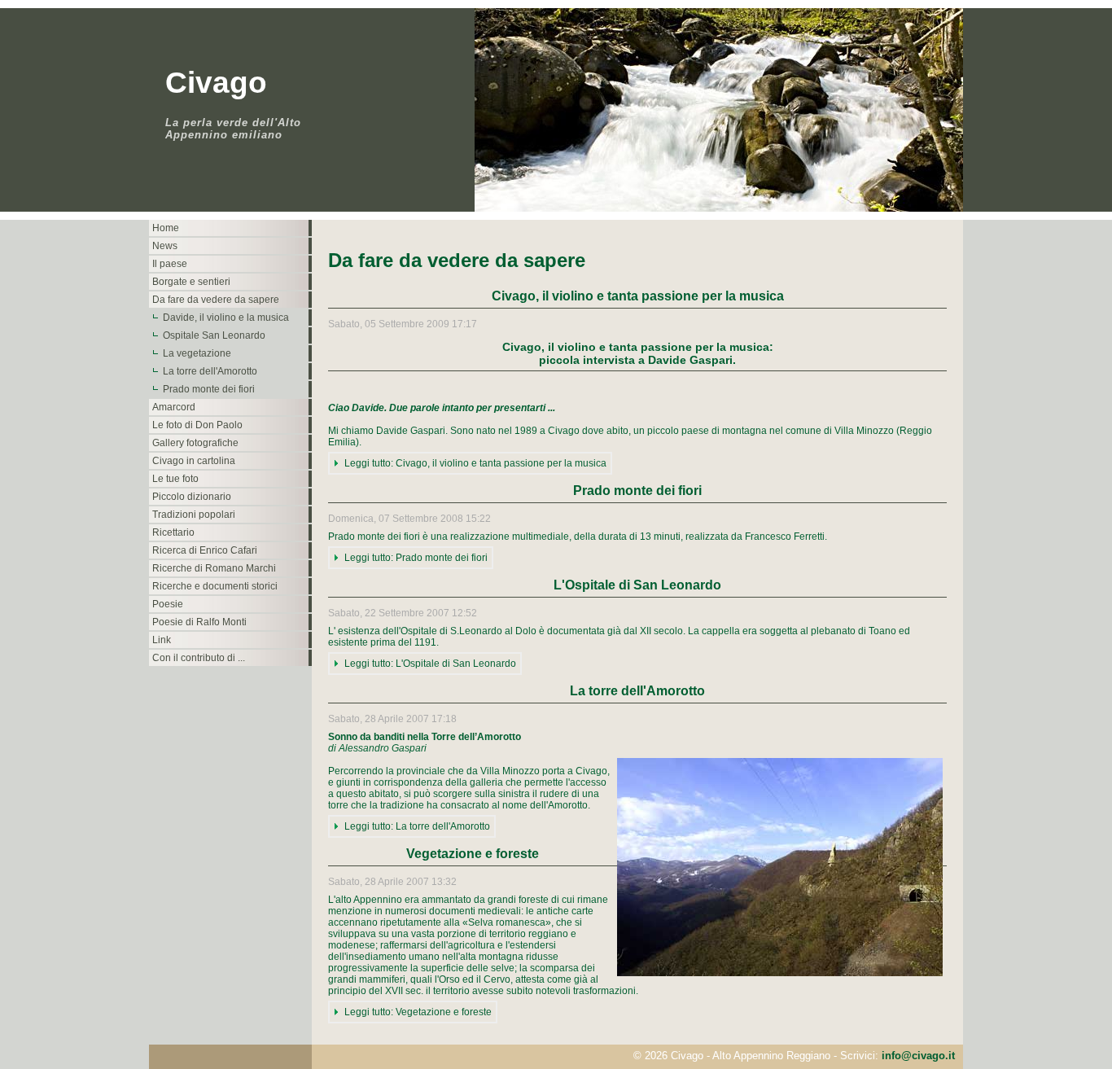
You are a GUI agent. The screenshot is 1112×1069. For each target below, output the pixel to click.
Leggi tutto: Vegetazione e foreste (418, 1012)
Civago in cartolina (193, 461)
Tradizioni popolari (193, 514)
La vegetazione (197, 353)
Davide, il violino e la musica (226, 317)
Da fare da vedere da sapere (215, 299)
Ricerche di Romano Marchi (214, 568)
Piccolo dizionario (191, 496)
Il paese (169, 263)
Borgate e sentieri (191, 281)
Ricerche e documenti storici (215, 586)
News (164, 246)
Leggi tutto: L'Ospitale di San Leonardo (430, 663)
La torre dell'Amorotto (210, 371)
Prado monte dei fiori (209, 389)
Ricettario (173, 532)
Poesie (167, 604)
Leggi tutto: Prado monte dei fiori (416, 557)
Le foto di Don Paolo (197, 425)
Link (161, 640)
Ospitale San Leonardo (214, 335)
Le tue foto (175, 478)
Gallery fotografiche (195, 443)
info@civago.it (918, 1055)
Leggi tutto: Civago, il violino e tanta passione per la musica (475, 463)
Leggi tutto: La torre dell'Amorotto (417, 826)
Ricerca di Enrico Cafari (204, 550)
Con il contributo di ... (198, 658)
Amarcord (173, 407)
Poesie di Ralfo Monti (199, 622)
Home (165, 228)
